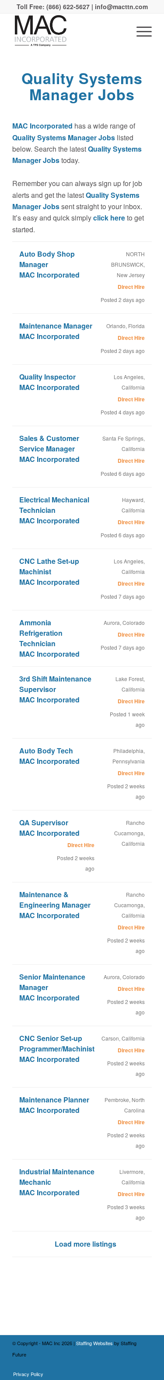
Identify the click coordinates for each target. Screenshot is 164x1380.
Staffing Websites (95, 1342)
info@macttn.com (120, 6)
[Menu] (140, 31)
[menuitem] (26, 1374)
